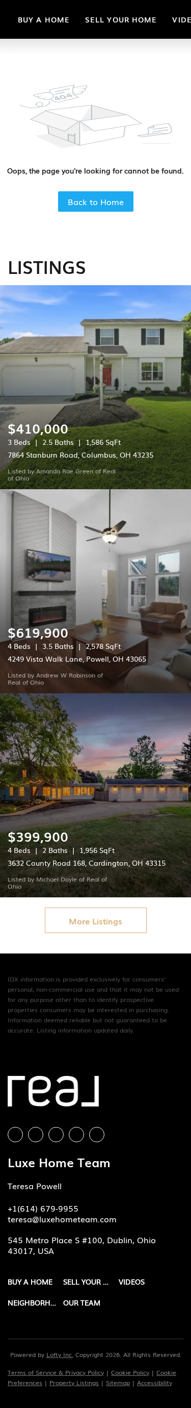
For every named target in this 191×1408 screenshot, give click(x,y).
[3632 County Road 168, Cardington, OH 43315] (95, 795)
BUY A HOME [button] (44, 19)
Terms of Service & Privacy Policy (56, 1372)
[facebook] (15, 1134)
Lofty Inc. (59, 1354)
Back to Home (96, 201)
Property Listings (74, 1382)
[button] (35, 1281)
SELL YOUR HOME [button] (121, 19)
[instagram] (56, 1134)
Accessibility (154, 1382)
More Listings (95, 921)
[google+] (96, 1134)
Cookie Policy (130, 1372)
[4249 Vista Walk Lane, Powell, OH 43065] (95, 591)
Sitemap (118, 1382)
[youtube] (76, 1134)
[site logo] (53, 1095)
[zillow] (35, 1134)
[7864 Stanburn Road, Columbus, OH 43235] (95, 387)
